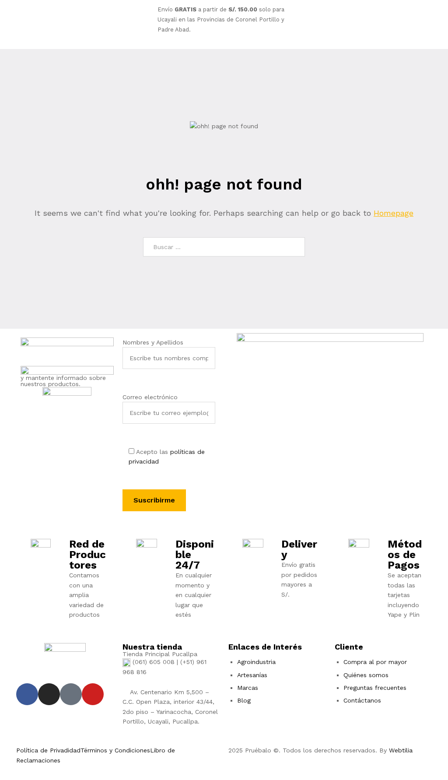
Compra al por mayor (375, 661)
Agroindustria (256, 661)
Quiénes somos (365, 674)
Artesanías (252, 674)
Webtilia (401, 750)
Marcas (247, 687)
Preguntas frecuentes (374, 687)
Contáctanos (362, 700)
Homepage (393, 213)
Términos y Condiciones (115, 750)
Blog (244, 700)
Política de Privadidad (48, 750)
